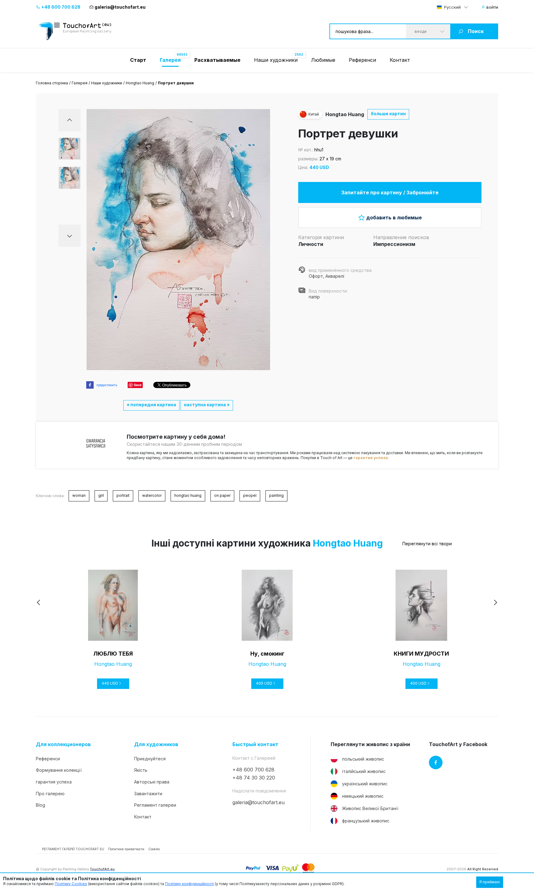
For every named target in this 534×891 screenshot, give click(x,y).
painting (276, 495)
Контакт (400, 60)
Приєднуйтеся (150, 758)
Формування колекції (59, 770)
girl (101, 495)
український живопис (365, 783)
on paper (222, 495)
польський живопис (363, 759)
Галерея (79, 83)
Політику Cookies (71, 883)
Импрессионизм (394, 244)
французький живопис (365, 820)
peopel (249, 495)
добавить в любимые (394, 217)
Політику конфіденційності (189, 883)
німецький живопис (363, 796)
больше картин (388, 113)
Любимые (323, 60)
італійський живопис (364, 771)
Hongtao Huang (140, 83)
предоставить (106, 385)
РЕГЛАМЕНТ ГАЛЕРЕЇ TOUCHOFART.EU (73, 849)
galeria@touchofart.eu (120, 7)
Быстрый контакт (255, 744)
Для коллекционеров (63, 744)
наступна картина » (207, 404)
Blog (40, 805)
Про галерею (50, 793)
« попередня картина (151, 404)
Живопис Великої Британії (370, 808)
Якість (140, 770)
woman (79, 495)
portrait (123, 495)
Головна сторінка (52, 83)
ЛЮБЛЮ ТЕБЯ (113, 653)
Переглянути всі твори (427, 543)
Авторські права (151, 781)
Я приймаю (489, 882)
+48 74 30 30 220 (253, 778)
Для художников (156, 744)
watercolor (152, 495)
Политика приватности (126, 849)
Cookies (154, 849)
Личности (310, 244)
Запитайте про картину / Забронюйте (390, 192)
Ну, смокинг (267, 653)
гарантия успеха (371, 457)
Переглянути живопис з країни (370, 744)
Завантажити (148, 793)
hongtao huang (187, 495)
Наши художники (276, 60)
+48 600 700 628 (60, 7)
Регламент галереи (155, 805)
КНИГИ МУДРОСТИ (421, 653)
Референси (362, 60)
